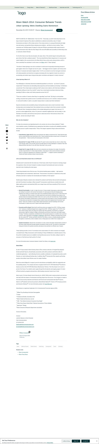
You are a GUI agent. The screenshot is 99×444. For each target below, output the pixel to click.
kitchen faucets (34, 346)
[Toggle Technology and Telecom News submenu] (83, 7)
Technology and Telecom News (77, 7)
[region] (49, 441)
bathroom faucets (24, 346)
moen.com (52, 241)
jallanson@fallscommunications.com (25, 324)
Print (82, 15)
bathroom (41, 215)
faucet (55, 346)
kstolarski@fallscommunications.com (25, 326)
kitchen (36, 215)
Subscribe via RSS (85, 19)
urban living (41, 346)
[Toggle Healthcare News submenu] (58, 7)
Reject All (76, 440)
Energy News (30, 7)
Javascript (83, 24)
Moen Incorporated (47, 30)
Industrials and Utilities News (65, 7)
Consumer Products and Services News (20, 7)
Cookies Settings (66, 440)
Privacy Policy (50, 442)
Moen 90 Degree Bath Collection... (24, 336)
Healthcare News (53, 7)
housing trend (48, 346)
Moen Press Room (23, 354)
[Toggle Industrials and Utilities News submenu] (71, 7)
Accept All (85, 440)
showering (60, 346)
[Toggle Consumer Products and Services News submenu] (26, 7)
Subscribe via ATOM (86, 21)
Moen (42, 62)
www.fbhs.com (48, 284)
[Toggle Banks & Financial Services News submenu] (47, 7)
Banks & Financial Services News (41, 7)
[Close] (96, 441)
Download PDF (84, 17)
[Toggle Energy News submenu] (34, 7)
